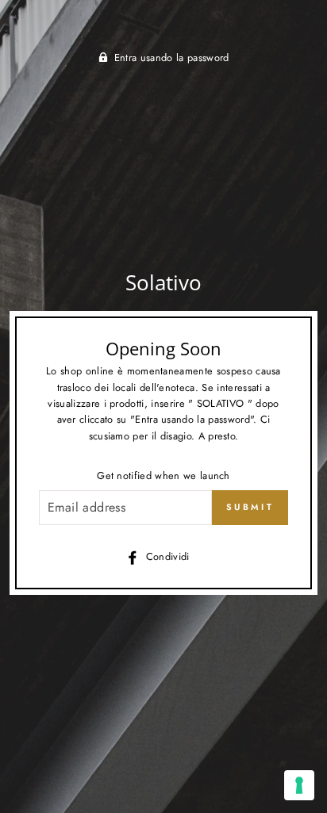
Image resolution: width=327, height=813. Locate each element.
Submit (250, 506)
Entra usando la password (171, 57)
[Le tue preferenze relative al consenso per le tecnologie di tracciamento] (299, 785)
